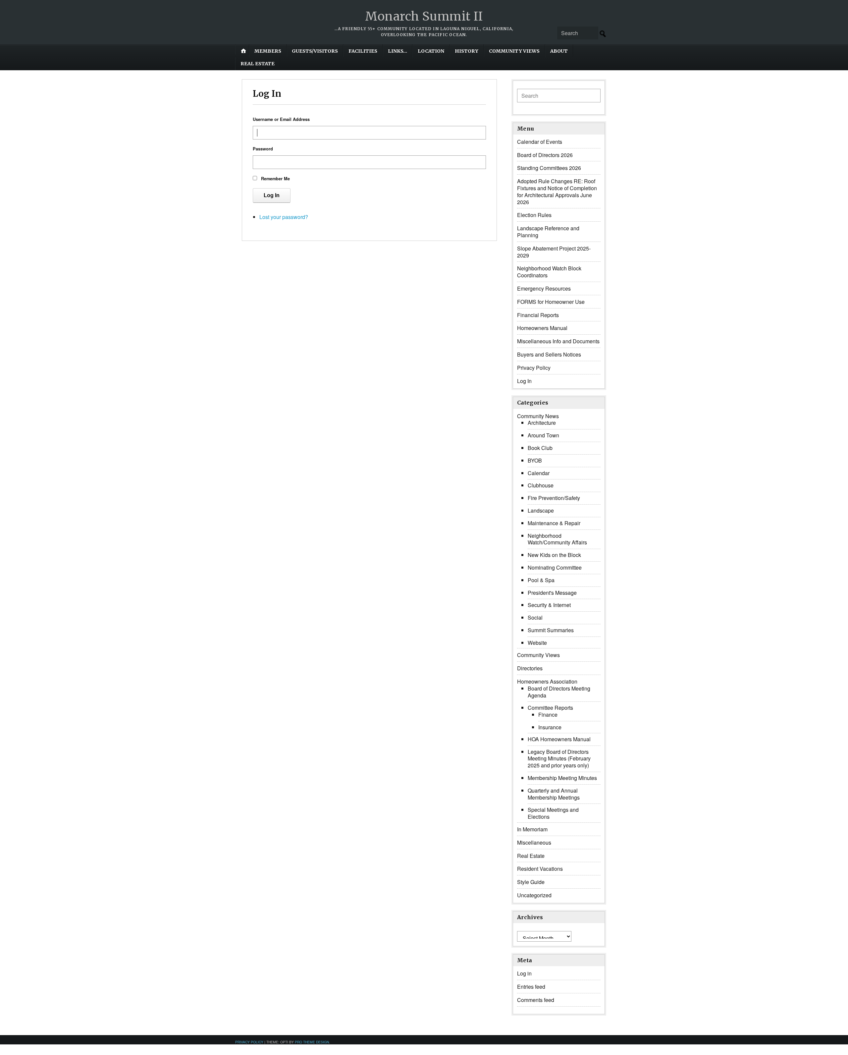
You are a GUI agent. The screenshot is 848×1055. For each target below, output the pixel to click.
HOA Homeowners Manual (559, 739)
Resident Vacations (540, 868)
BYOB (535, 460)
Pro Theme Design (312, 1041)
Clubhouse (541, 485)
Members (267, 51)
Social (535, 617)
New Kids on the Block (554, 555)
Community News (538, 416)
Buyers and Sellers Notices (549, 354)
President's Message (552, 592)
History (466, 51)
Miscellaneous (534, 842)
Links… (397, 51)
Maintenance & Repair (554, 523)
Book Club (540, 448)
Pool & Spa (541, 580)
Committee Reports (550, 707)
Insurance (549, 727)
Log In (272, 195)
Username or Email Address (281, 119)
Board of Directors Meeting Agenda (559, 692)
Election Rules (534, 215)
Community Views (514, 51)
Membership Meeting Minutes (562, 778)
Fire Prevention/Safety (554, 498)
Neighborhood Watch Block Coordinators (549, 271)
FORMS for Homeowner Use (551, 301)
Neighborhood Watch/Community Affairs (557, 539)
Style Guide (531, 882)
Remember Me (275, 179)
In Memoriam (532, 829)
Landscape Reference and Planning (548, 231)
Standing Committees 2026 (549, 168)
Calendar (539, 473)
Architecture (542, 422)
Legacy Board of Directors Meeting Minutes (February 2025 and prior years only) (559, 758)
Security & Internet (549, 605)
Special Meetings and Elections (553, 813)
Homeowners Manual (542, 328)
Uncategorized (534, 895)
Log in (524, 973)
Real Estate (257, 64)
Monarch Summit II (424, 16)
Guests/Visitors (315, 51)
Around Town (543, 435)
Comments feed (535, 1000)
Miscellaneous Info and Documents (558, 341)
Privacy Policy (534, 367)
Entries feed (531, 986)
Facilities (362, 51)
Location (431, 51)
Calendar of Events (539, 141)
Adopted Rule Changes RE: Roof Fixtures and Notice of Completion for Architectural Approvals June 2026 (557, 191)
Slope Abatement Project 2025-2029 (554, 252)
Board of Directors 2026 (545, 155)
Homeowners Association (547, 681)
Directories (530, 668)
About (559, 51)
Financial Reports (538, 315)
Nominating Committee (555, 567)
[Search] (603, 33)
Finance (547, 714)
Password (263, 149)
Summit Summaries (551, 630)
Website (537, 642)
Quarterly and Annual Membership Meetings (554, 794)
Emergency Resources (544, 288)
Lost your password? (283, 217)
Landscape (541, 510)
